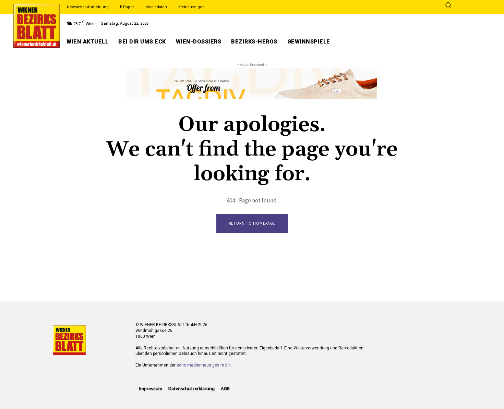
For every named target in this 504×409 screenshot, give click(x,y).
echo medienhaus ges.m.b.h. (204, 365)
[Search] (448, 5)
